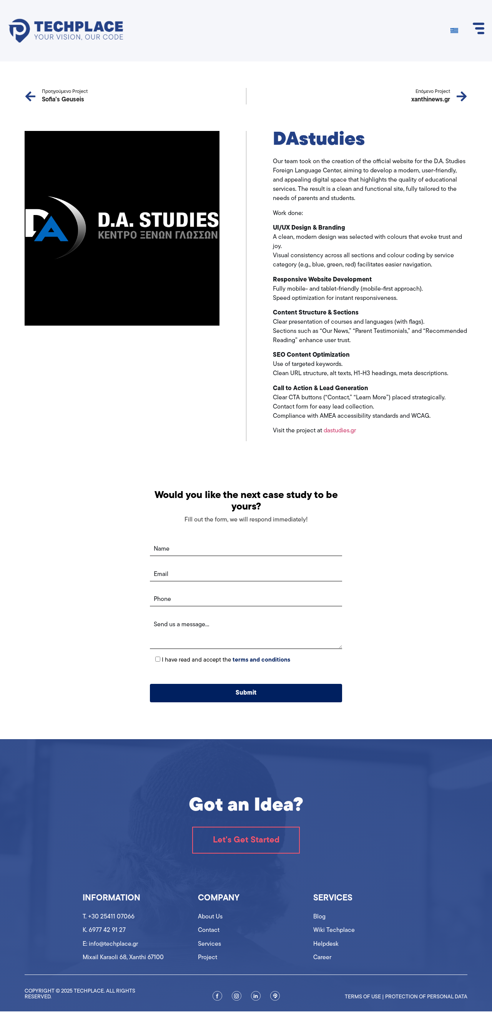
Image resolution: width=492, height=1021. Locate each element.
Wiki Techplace (334, 930)
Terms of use (363, 997)
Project (207, 958)
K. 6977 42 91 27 (104, 930)
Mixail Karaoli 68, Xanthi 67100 (123, 958)
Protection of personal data (426, 997)
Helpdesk (326, 944)
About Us (210, 917)
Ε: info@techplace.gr (110, 944)
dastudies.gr (340, 431)
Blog (319, 917)
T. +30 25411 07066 (109, 917)
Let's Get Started (246, 840)
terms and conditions (261, 660)
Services (209, 944)
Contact (208, 930)
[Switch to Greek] (454, 31)
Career (322, 958)
